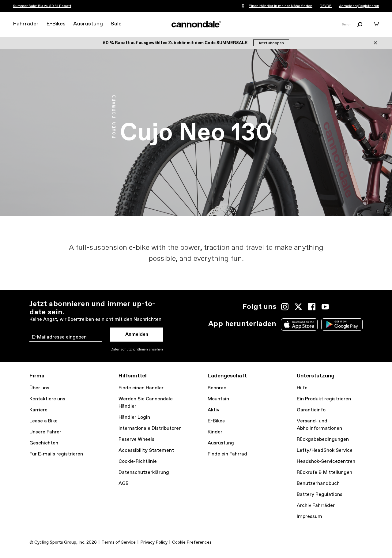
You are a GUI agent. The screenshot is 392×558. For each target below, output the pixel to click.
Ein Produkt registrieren (324, 399)
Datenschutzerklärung (144, 472)
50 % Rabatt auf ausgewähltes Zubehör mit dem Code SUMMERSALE (175, 43)
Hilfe (302, 388)
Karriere (38, 410)
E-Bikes (56, 24)
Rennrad (217, 388)
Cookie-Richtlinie (138, 461)
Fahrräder (26, 24)
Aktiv (213, 410)
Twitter (298, 306)
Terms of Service (118, 542)
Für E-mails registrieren (56, 454)
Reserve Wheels (136, 439)
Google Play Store (342, 324)
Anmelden (348, 6)
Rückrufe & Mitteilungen (324, 472)
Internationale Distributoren (150, 428)
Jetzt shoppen (271, 43)
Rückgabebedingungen (323, 439)
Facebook (311, 306)
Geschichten (43, 443)
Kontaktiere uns (47, 399)
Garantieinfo (311, 410)
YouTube (325, 306)
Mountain (218, 399)
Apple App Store (299, 324)
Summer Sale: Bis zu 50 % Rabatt (42, 6)
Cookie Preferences (192, 542)
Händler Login (134, 417)
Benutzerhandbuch (318, 483)
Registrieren (368, 6)
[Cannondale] (196, 24)
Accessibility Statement (146, 450)
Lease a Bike (43, 421)
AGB (124, 483)
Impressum (309, 516)
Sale (116, 24)
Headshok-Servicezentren (326, 461)
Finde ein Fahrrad (227, 454)
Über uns (39, 388)
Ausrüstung (88, 24)
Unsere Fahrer (45, 432)
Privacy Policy (154, 542)
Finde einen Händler (141, 388)
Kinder (215, 432)
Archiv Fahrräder (316, 505)
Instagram (284, 306)
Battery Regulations (319, 494)
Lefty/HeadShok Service (324, 450)
